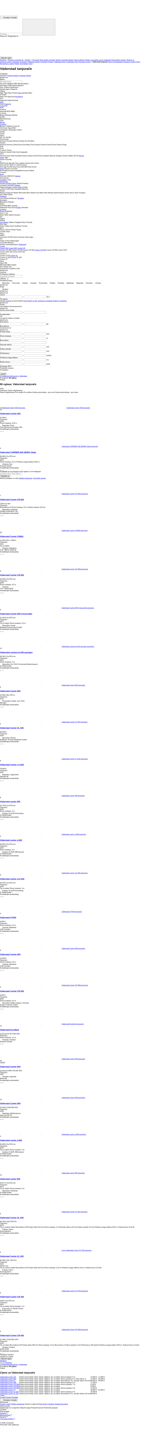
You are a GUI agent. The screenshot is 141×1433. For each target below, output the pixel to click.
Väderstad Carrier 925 (10, 414)
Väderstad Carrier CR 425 (12, 1297)
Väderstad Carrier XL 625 (12, 1218)
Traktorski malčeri (33, 62)
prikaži (3, 374)
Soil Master (24, 64)
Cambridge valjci (72, 62)
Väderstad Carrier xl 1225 (12, 765)
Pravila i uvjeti (5, 1404)
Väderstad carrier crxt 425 (12, 879)
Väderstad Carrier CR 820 (12, 499)
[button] (70, 47)
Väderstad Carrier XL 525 (12, 728)
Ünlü (30, 64)
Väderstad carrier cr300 (11, 840)
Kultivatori (107, 60)
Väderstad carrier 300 (10, 801)
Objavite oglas (6, 1359)
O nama (3, 1397)
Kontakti (15, 1397)
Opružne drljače (55, 60)
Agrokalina (119, 62)
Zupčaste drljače (67, 60)
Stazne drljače (79, 60)
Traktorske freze (60, 62)
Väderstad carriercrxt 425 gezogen (16, 652)
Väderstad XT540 (8, 917)
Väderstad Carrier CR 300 (9, 1388)
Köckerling (4, 64)
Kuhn (138, 62)
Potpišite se (5, 476)
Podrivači (44, 62)
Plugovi (50, 62)
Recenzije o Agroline (47, 1404)
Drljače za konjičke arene (94, 60)
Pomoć (8, 1397)
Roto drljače (44, 60)
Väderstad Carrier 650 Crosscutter (16, 614)
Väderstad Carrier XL (7, 1381)
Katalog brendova (61, 1404)
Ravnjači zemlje (85, 62)
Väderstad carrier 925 (10, 1179)
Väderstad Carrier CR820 (11, 536)
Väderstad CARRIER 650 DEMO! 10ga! (18, 452)
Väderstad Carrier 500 (10, 1067)
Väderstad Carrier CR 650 (12, 991)
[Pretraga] (39, 27)
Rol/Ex (17, 64)
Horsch (133, 62)
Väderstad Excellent (9, 1030)
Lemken (11, 64)
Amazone (126, 62)
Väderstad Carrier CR (8, 1377)
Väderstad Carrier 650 (10, 954)
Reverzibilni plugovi (118, 60)
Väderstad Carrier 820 (10, 691)
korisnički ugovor (39, 478)
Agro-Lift (111, 62)
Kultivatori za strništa (19, 62)
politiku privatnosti (25, 478)
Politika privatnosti (17, 1404)
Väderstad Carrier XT (8, 1390)
